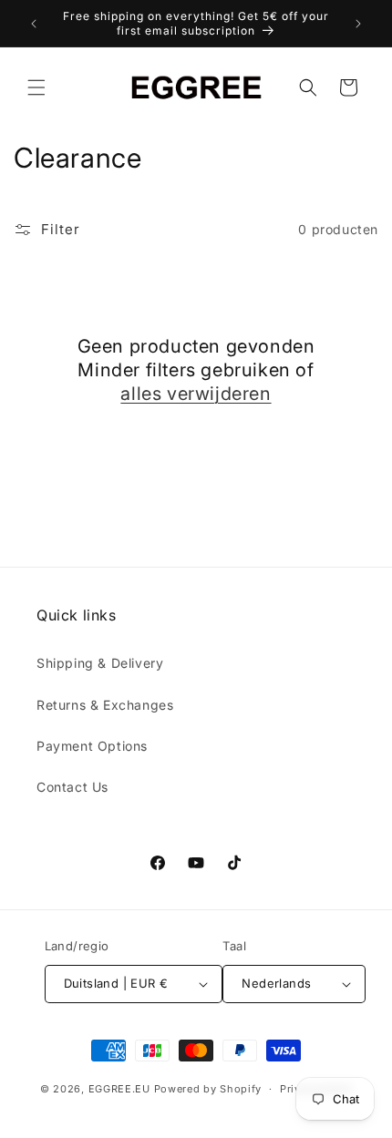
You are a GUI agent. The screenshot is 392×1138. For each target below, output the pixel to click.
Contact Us (72, 787)
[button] (36, 87)
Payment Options (92, 746)
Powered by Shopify (208, 1088)
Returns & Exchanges (104, 705)
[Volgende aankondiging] (358, 24)
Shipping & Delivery (99, 663)
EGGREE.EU (119, 1088)
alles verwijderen (195, 394)
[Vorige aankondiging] (34, 24)
